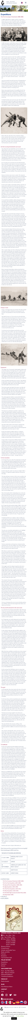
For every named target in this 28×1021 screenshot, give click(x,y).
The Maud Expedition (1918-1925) (11, 890)
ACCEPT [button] (14, 1018)
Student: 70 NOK (10, 942)
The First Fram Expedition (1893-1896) (12, 883)
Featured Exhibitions (6, 974)
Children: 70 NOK (10, 941)
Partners (3, 954)
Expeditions (5, 879)
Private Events (5, 948)
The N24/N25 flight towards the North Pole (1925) (14, 892)
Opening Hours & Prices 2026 (11, 933)
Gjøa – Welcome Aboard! (7, 972)
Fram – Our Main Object (7, 971)
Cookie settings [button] (20, 1016)
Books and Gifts (5, 952)
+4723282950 (23, 1007)
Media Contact (5, 981)
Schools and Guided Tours (8, 950)
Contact (4, 989)
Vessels (4, 896)
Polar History (6, 960)
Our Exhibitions (6, 968)
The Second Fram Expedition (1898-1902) (12, 885)
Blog (2, 984)
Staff (2, 991)
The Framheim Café (6, 957)
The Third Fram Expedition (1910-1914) (12, 889)
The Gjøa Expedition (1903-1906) (10, 887)
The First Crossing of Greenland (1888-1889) (13, 881)
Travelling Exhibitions (7, 976)
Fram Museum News (6, 986)
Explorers (4, 898)
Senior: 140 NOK (10, 944)
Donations (4, 956)
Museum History (5, 946)
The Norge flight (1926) (8, 894)
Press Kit (4, 979)
